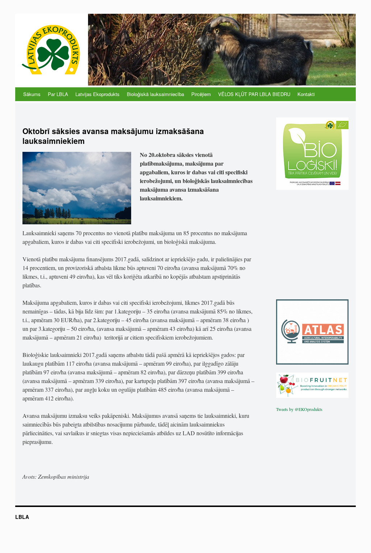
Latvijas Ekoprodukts (97, 94)
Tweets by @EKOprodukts (299, 409)
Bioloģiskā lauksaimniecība (155, 94)
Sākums (32, 94)
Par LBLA (58, 94)
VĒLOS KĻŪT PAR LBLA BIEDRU (254, 94)
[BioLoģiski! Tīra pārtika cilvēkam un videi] (312, 188)
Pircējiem (201, 94)
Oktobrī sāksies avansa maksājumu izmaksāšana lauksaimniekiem (113, 135)
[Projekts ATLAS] (312, 363)
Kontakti (306, 94)
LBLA (22, 516)
